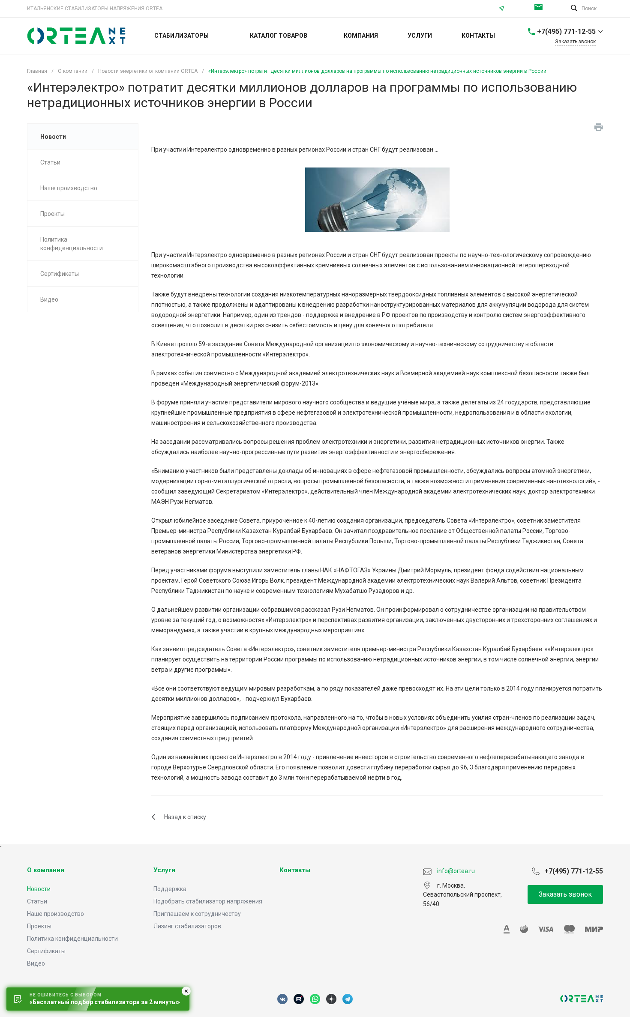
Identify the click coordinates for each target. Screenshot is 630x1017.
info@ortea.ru (540, 9)
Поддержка (169, 888)
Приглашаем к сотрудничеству (197, 913)
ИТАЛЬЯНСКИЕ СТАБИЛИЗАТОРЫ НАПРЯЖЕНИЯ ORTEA (94, 9)
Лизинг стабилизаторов (187, 926)
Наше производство (55, 913)
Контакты (294, 870)
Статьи (37, 901)
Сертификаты (46, 951)
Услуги (164, 870)
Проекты (39, 926)
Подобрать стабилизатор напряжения (207, 901)
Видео (36, 963)
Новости (39, 888)
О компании (45, 870)
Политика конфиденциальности (72, 938)
